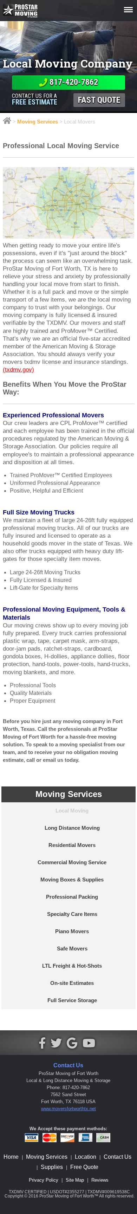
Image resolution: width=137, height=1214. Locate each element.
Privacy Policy (43, 1180)
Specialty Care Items (72, 914)
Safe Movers (72, 948)
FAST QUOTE (99, 100)
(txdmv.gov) (18, 369)
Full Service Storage (72, 1000)
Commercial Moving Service (72, 862)
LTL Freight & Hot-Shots (72, 966)
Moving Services (37, 122)
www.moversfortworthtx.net (68, 1108)
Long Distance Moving (72, 828)
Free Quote (84, 1167)
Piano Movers (72, 931)
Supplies (52, 1167)
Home (11, 1157)
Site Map (75, 1180)
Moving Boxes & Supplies (72, 880)
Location (85, 1157)
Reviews (100, 1180)
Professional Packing (72, 897)
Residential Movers (72, 845)
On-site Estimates (72, 983)
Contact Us (117, 1157)
